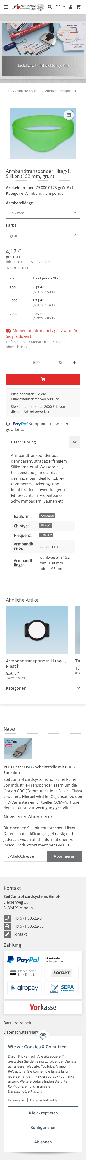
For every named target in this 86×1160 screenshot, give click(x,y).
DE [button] (58, 7)
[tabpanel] (43, 49)
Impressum (16, 1100)
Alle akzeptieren (43, 1112)
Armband (47, 516)
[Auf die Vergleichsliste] (69, 115)
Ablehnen (43, 1142)
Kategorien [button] (16, 688)
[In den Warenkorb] (10, 101)
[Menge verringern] (11, 362)
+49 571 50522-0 (27, 918)
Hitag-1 (46, 525)
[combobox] (43, 213)
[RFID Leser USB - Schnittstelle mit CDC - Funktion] (18, 749)
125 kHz (46, 535)
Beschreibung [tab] (23, 442)
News (9, 729)
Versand (45, 261)
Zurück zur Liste (24, 91)
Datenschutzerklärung (47, 1100)
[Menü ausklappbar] (6, 5)
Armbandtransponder (45, 193)
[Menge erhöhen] (74, 362)
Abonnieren (64, 856)
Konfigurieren (43, 1127)
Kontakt (20, 934)
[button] (50, 7)
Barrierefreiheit (17, 1023)
